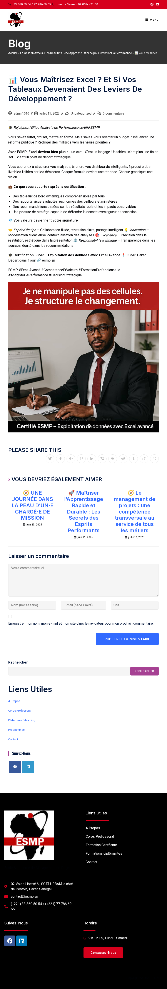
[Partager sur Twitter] (50, 458)
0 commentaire (113, 113)
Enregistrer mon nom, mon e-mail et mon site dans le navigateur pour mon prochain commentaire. (81, 623)
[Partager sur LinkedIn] (91, 458)
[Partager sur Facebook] (60, 458)
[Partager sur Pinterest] (81, 458)
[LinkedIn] (28, 767)
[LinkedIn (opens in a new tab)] (157, 4)
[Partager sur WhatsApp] (154, 458)
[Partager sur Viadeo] (144, 458)
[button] (103, 952)
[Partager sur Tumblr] (133, 458)
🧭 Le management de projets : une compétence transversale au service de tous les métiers (134, 512)
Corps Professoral (19, 711)
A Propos (14, 701)
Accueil (13, 53)
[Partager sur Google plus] (71, 458)
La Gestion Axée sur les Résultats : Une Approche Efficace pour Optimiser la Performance (76, 53)
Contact (13, 739)
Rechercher (18, 662)
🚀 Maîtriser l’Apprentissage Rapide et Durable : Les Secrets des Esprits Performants (83, 512)
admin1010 (21, 113)
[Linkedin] (21, 941)
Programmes (16, 730)
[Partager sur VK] (112, 458)
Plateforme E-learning (21, 720)
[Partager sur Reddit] (123, 458)
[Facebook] (15, 767)
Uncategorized (81, 113)
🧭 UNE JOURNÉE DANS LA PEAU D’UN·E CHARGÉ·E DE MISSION (32, 505)
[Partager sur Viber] (102, 458)
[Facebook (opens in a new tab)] (152, 4)
